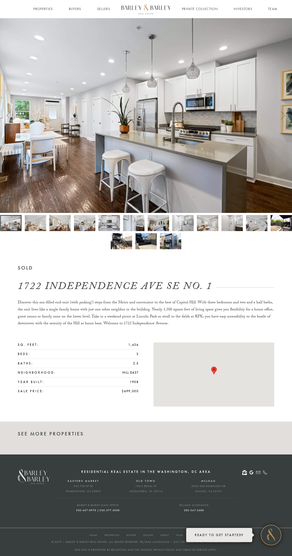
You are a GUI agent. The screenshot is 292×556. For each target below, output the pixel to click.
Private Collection (200, 9)
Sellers (148, 535)
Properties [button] (43, 9)
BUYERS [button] (75, 9)
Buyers (131, 535)
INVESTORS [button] (243, 9)
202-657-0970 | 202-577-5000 (98, 510)
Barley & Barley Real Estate (86, 542)
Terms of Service (195, 550)
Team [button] (272, 9)
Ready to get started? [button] (219, 535)
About (164, 535)
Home (93, 535)
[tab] (11, 223)
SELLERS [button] (103, 9)
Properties (112, 535)
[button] (9, 115)
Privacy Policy (164, 550)
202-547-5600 (194, 510)
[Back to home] (146, 9)
